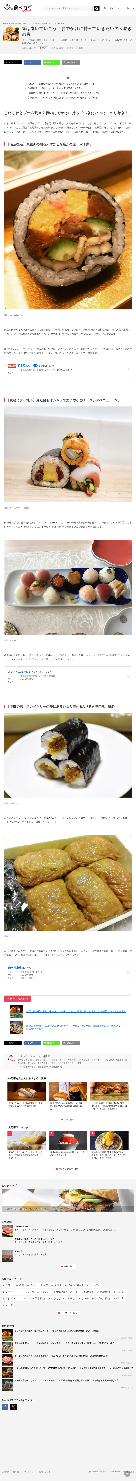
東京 (44, 48)
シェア (30, 62)
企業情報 (5, 1472)
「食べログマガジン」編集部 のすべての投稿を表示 (41, 1067)
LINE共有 (50, 62)
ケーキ (9, 1305)
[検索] (97, 8)
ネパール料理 (102, 1298)
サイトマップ (29, 1472)
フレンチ (121, 1291)
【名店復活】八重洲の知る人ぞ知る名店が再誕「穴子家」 (55, 88)
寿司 (71, 48)
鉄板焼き (105, 1291)
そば (72, 1298)
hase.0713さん (16, 315)
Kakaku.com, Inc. (99, 1472)
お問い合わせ (44, 1472)
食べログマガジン (18, 8)
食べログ (130, 8)
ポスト (11, 62)
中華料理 (61, 1291)
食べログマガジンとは (113, 8)
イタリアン (57, 1298)
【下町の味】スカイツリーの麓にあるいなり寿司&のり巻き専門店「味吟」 (63, 97)
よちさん (13, 640)
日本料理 (40, 1298)
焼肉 (21, 1285)
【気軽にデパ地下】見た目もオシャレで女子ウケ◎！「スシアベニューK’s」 (64, 93)
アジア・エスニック (17, 1298)
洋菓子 (76, 1291)
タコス (58, 1285)
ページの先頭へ (127, 1474)
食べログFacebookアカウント (5, 1407)
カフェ (9, 1285)
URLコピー (70, 62)
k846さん (13, 803)
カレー (85, 1298)
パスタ (120, 1298)
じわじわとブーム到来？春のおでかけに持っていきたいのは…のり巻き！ (59, 84)
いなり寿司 (59, 48)
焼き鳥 (90, 1291)
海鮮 (81, 48)
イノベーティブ (39, 1285)
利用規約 (16, 1472)
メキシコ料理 (75, 1285)
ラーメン (94, 1285)
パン (48, 1291)
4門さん (13, 936)
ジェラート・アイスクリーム (22, 1291)
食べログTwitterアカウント (13, 1407)
